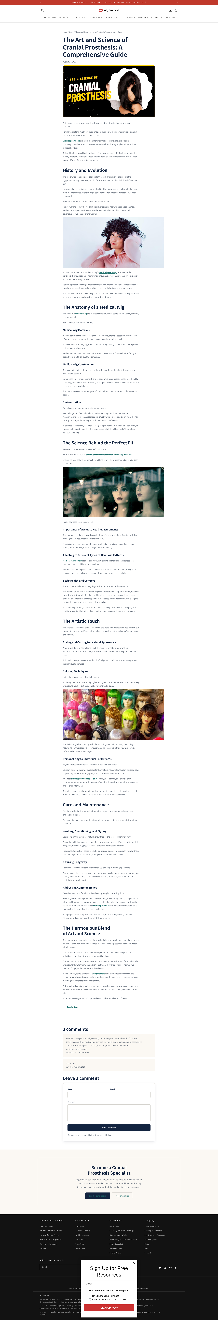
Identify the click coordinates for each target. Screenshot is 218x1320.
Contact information (141, 1288)
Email (112, 1089)
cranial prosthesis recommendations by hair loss (108, 454)
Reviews (43, 1248)
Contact (147, 1253)
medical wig (81, 313)
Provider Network (82, 1235)
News (71, 32)
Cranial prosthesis (71, 140)
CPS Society (79, 1226)
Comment (71, 1102)
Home (65, 32)
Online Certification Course (51, 1231)
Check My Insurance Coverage (122, 1231)
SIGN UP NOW (109, 1307)
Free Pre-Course (46, 1226)
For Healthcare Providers (154, 1235)
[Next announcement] (177, 2)
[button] (42, 10)
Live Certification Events (49, 1235)
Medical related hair (72, 560)
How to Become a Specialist (51, 1239)
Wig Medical (99, 973)
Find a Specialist (116, 1244)
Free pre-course (122, 1196)
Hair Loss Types (116, 1248)
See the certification (97, 1196)
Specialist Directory (82, 1231)
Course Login (80, 1248)
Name (69, 1089)
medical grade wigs (108, 272)
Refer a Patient (115, 1253)
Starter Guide (80, 1239)
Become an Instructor (48, 1244)
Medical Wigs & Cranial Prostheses (123, 1239)
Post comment (109, 1127)
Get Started (114, 1226)
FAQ (146, 1248)
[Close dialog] (134, 1263)
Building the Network (153, 1231)
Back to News (72, 1007)
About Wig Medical (151, 1226)
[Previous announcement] (40, 2)
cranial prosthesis (101, 905)
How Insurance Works (118, 1235)
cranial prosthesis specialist (84, 778)
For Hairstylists (150, 1239)
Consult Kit (79, 1244)
